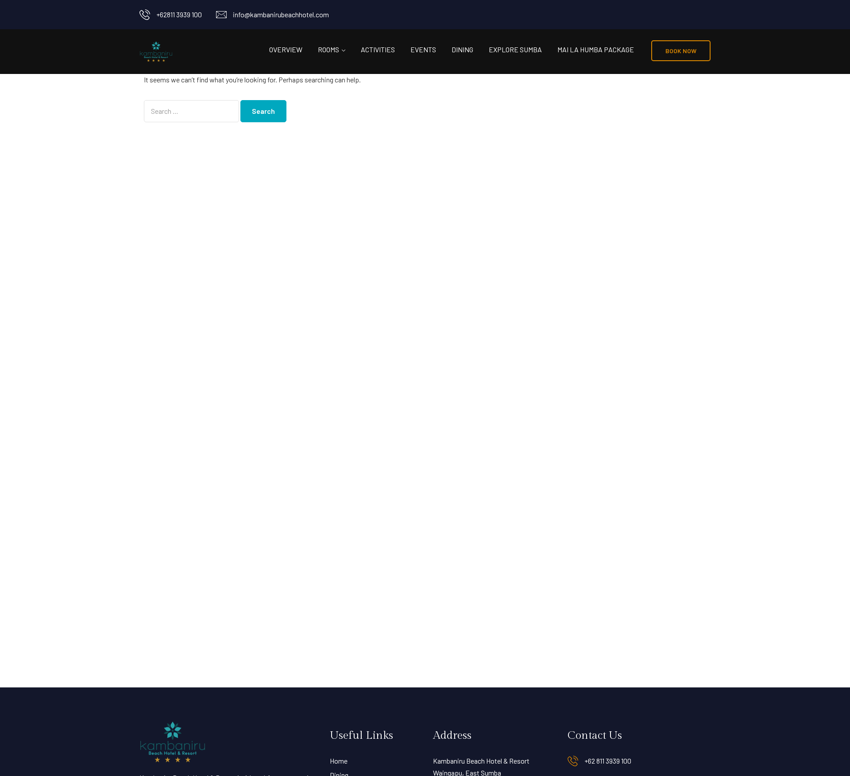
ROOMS (328, 49)
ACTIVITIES (378, 49)
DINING (462, 49)
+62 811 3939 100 (607, 761)
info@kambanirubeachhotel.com (281, 14)
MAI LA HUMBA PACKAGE (595, 49)
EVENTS (423, 49)
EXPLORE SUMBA (515, 49)
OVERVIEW (285, 49)
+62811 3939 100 (179, 14)
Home (339, 761)
